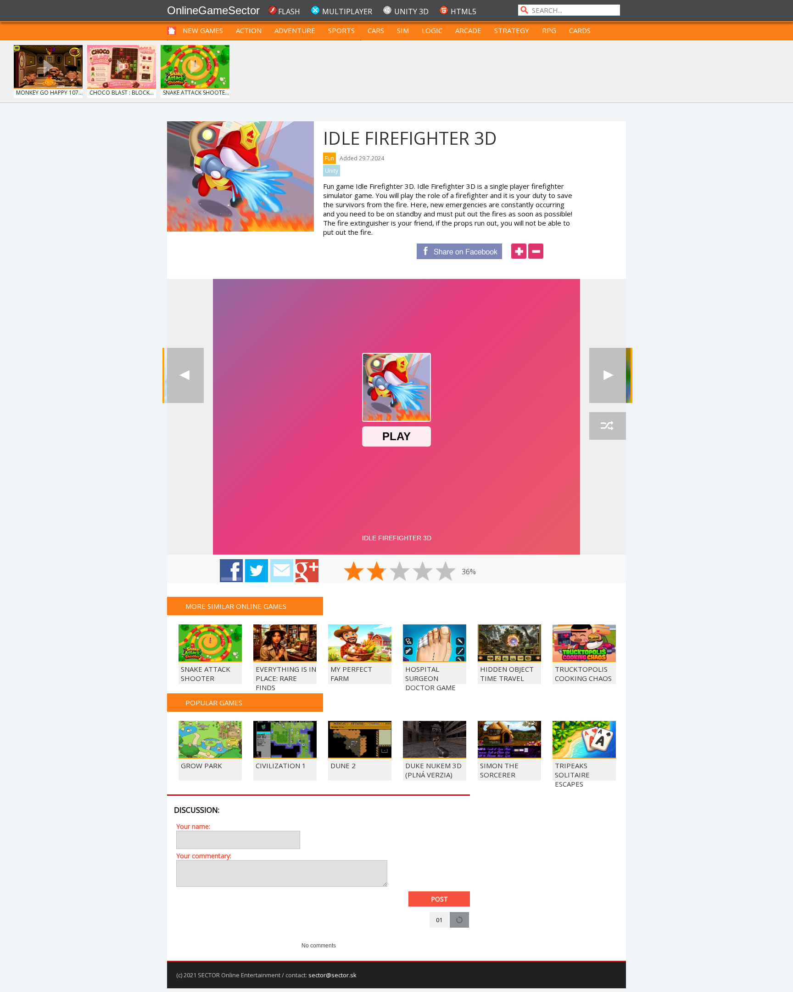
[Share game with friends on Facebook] (231, 570)
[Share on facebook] (459, 251)
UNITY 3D (411, 11)
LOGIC (432, 30)
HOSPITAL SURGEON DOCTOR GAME (430, 678)
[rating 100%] (445, 571)
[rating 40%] (376, 571)
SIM (403, 30)
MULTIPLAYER (347, 11)
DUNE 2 (343, 765)
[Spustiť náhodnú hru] (607, 426)
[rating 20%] (353, 571)
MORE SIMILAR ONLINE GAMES (235, 606)
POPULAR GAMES (213, 702)
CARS (376, 30)
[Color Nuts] (185, 375)
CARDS (580, 30)
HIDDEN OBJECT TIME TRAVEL (507, 673)
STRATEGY (511, 30)
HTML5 (463, 11)
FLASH (289, 11)
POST (439, 899)
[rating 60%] (399, 571)
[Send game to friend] (281, 570)
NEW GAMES (203, 30)
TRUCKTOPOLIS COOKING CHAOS (583, 673)
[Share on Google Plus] (307, 570)
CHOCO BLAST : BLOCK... (121, 92)
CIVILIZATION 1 (281, 765)
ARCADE (468, 30)
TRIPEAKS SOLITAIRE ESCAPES (572, 774)
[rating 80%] (422, 571)
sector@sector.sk (332, 975)
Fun (329, 158)
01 (439, 920)
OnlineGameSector (213, 10)
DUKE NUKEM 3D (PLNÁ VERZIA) (433, 770)
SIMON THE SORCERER (499, 770)
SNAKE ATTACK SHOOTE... (196, 92)
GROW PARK (201, 765)
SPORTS (341, 30)
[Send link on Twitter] (256, 570)
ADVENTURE (294, 30)
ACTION (249, 30)
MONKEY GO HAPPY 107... (49, 92)
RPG (549, 30)
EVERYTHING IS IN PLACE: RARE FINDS (286, 678)
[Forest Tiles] (607, 375)
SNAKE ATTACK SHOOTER (205, 673)
